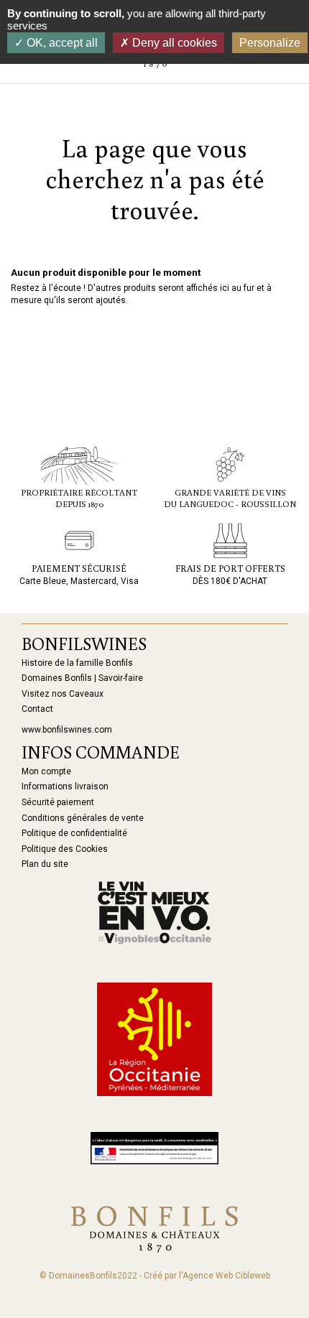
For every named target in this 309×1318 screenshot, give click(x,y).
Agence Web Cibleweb (226, 1276)
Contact (37, 709)
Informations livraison (65, 786)
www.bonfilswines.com (67, 730)
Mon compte (46, 771)
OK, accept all (61, 43)
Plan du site (45, 864)
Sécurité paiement (58, 802)
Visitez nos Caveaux (62, 694)
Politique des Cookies (65, 849)
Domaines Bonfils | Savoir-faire (82, 678)
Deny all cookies (173, 43)
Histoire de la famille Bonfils (77, 663)
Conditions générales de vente (83, 818)
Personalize (269, 43)
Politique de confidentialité (74, 833)
